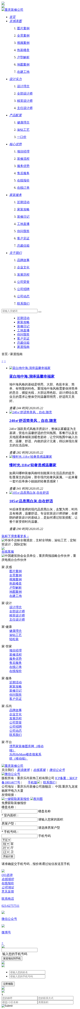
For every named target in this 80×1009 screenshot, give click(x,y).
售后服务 (15, 662)
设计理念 (15, 607)
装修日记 (23, 326)
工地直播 (23, 330)
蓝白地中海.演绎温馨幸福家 (32, 376)
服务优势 (15, 658)
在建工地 (15, 595)
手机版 (32, 782)
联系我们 (15, 734)
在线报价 (15, 671)
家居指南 (23, 346)
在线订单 (15, 667)
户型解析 (15, 587)
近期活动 (23, 318)
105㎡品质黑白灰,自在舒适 (31, 501)
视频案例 (15, 579)
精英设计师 (17, 615)
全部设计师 (17, 611)
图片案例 (15, 571)
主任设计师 (17, 619)
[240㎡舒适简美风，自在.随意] (30, 412)
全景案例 (15, 575)
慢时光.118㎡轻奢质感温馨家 (32, 465)
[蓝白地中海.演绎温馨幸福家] (29, 368)
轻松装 (14, 639)
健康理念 (15, 631)
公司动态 (15, 730)
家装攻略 (23, 322)
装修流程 (15, 654)
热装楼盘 (15, 583)
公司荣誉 (15, 722)
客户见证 (23, 338)
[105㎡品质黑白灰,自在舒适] (29, 492)
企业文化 (15, 714)
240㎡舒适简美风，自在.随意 (33, 421)
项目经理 (15, 650)
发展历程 (15, 718)
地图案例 (15, 591)
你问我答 (23, 334)
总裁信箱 (23, 342)
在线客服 (8, 551)
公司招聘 (15, 726)
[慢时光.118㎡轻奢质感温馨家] (30, 456)
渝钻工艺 (15, 635)
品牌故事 (15, 710)
